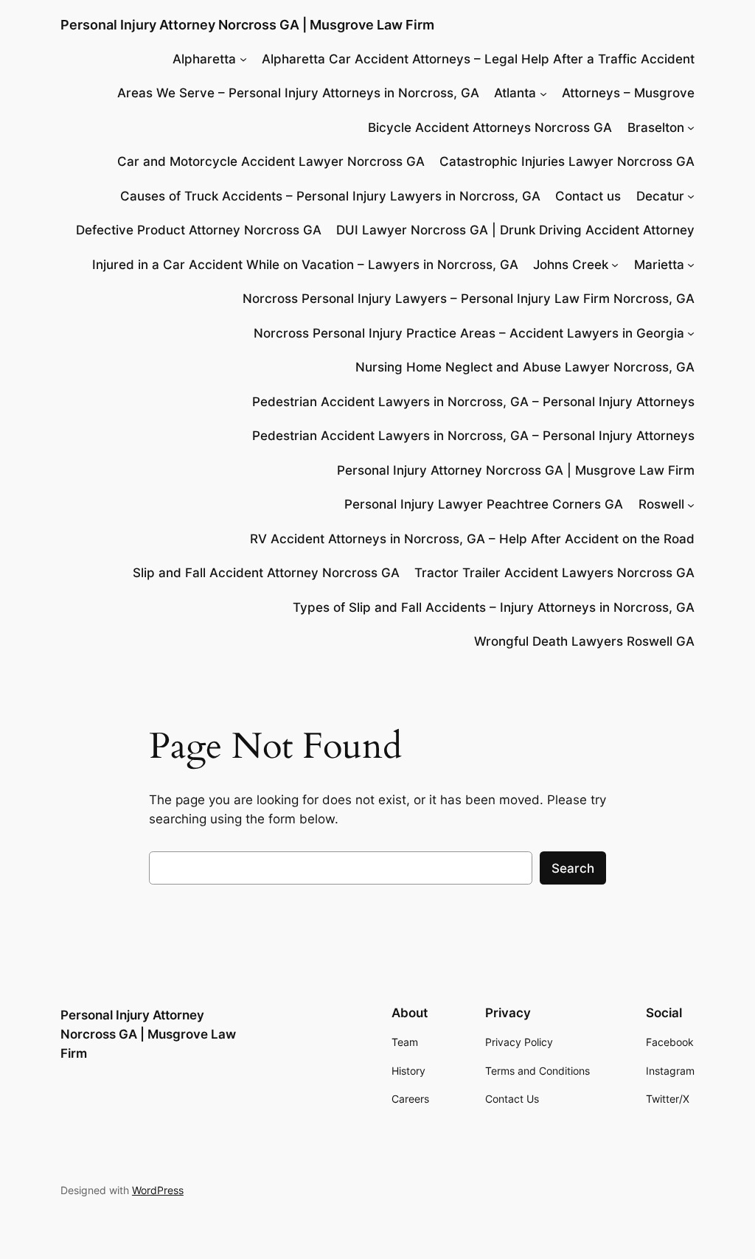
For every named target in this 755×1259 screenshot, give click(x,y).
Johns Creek (570, 264)
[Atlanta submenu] (543, 93)
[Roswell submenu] (691, 504)
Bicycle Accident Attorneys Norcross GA (490, 127)
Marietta (659, 264)
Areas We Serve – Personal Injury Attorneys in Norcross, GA (298, 93)
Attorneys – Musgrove (628, 93)
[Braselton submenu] (691, 127)
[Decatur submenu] (691, 196)
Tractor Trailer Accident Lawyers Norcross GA (554, 572)
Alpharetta (204, 59)
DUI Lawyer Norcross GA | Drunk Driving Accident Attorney (515, 230)
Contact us (588, 196)
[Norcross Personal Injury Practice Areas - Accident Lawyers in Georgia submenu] (691, 333)
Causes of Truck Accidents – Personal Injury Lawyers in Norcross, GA (330, 196)
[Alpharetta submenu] (243, 59)
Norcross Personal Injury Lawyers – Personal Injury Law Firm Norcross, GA (469, 298)
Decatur (660, 196)
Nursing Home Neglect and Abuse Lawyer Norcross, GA (525, 367)
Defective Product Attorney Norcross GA (198, 230)
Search (573, 868)
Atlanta (515, 93)
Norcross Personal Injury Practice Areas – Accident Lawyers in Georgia (469, 333)
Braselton (655, 127)
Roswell (661, 504)
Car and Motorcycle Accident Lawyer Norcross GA (271, 161)
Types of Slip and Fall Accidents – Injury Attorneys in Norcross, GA (494, 607)
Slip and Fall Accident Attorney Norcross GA (266, 572)
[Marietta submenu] (691, 264)
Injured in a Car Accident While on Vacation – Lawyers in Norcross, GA (305, 264)
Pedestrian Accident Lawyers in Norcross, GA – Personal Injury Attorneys (473, 401)
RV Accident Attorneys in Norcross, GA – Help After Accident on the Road (472, 538)
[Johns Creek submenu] (615, 264)
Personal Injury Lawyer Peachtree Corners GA (483, 504)
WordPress (158, 1190)
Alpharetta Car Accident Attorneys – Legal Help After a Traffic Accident (478, 59)
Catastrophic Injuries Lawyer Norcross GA (567, 161)
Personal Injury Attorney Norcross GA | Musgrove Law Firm (247, 24)
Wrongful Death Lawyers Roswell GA (584, 641)
